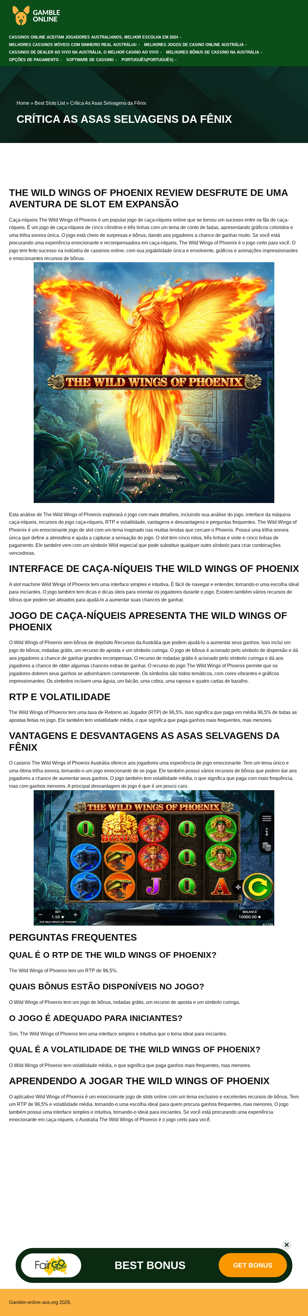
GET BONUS (253, 1265)
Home (23, 103)
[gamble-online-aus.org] (36, 15)
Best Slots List (50, 103)
